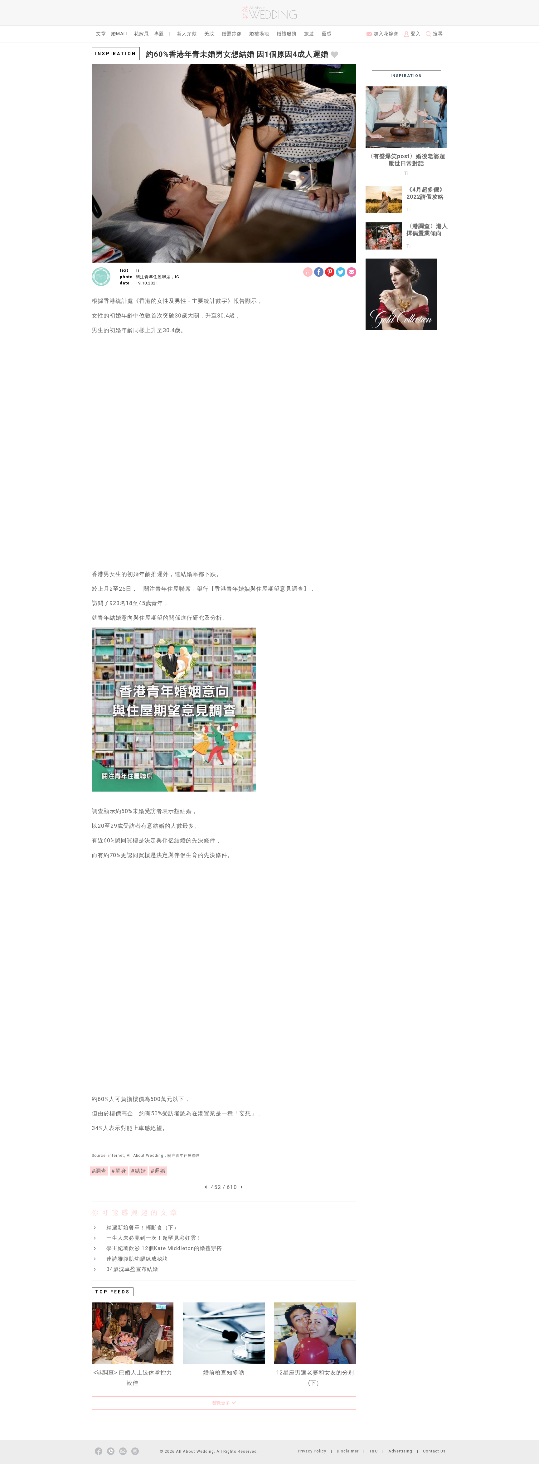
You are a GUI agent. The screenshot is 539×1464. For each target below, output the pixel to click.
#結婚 (138, 1171)
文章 (101, 33)
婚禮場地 (259, 33)
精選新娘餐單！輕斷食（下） (142, 1227)
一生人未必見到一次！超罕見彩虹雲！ (154, 1238)
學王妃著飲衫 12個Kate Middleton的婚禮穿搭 (164, 1248)
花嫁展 (141, 33)
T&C (373, 1451)
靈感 (327, 33)
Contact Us (434, 1451)
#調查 (99, 1171)
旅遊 (309, 33)
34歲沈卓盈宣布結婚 (132, 1269)
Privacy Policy (312, 1451)
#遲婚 (158, 1171)
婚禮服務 (287, 33)
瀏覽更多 (221, 1403)
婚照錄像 (232, 33)
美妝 (209, 33)
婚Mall (120, 33)
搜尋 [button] (437, 33)
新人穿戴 (187, 33)
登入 (415, 33)
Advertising (400, 1451)
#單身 (118, 1171)
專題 (159, 33)
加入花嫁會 (385, 33)
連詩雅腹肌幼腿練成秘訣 (137, 1259)
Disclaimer (348, 1451)
